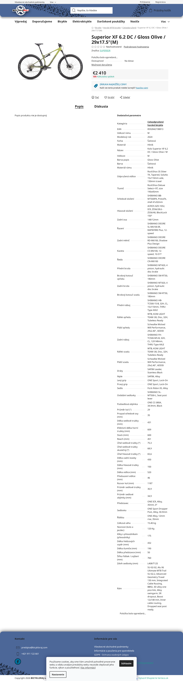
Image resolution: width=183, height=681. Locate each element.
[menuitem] (20, 21)
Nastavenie (58, 674)
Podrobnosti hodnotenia (136, 46)
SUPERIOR (105, 50)
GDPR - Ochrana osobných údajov (111, 654)
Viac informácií (88, 667)
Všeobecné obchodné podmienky (30, 2)
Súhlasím (126, 663)
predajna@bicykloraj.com (34, 647)
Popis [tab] (79, 106)
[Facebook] (18, 661)
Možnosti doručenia (101, 64)
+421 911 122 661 (30, 653)
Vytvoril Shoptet (146, 678)
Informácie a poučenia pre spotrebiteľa (114, 650)
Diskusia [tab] (101, 106)
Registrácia (160, 2)
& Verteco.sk (161, 678)
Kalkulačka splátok (105, 76)
